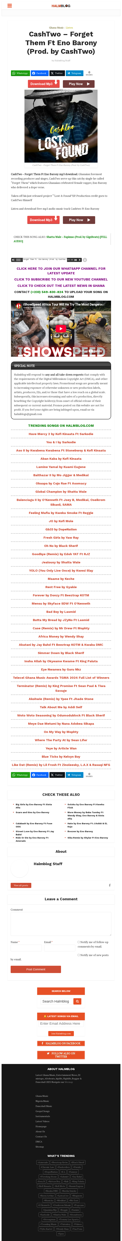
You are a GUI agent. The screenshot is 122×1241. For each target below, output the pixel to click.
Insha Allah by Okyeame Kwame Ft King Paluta (61, 661)
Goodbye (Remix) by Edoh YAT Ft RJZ (61, 554)
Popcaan (79, 1205)
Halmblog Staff (62, 60)
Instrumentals (43, 1116)
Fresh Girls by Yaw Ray (61, 537)
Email (48, 942)
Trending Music (49, 1224)
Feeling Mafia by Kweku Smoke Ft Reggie (61, 513)
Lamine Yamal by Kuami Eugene (61, 467)
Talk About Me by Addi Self (61, 707)
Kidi (66, 1181)
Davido (77, 1167)
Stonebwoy (76, 1214)
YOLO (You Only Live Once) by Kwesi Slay (61, 570)
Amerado (43, 1162)
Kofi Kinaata (45, 1186)
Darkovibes (64, 1167)
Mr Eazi (74, 1200)
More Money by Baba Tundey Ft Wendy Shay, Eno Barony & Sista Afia (86, 815)
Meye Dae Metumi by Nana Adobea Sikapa (61, 723)
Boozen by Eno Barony (80, 831)
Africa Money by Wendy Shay (61, 636)
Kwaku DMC (52, 1190)
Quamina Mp (50, 1209)
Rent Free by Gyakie (61, 587)
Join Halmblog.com (61, 1033)
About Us (40, 1131)
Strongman (49, 1219)
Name (15, 942)
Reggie (64, 1209)
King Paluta (78, 1181)
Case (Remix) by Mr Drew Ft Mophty (61, 628)
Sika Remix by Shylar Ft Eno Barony (88, 837)
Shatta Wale (60, 1214)
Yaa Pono (77, 1228)
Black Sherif (78, 1162)
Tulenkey (65, 1224)
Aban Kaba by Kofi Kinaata (61, 459)
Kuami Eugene (76, 1186)
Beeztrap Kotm (60, 1162)
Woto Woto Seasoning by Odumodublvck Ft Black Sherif (61, 715)
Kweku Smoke (69, 1190)
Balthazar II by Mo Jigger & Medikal (61, 475)
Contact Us (41, 1136)
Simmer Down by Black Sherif (61, 653)
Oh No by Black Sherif (61, 546)
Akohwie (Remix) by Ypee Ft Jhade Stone (61, 699)
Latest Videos (42, 1121)
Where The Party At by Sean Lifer (61, 740)
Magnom (77, 1195)
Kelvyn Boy (54, 1181)
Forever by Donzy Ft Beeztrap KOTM (61, 595)
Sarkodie (45, 1214)
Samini (75, 1209)
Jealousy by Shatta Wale (61, 562)
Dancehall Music (44, 1106)
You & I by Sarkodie (61, 442)
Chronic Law (48, 1167)
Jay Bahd (77, 1176)
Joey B (42, 1181)
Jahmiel (65, 1176)
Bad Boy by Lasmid (61, 612)
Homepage (41, 1126)
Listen (69, 27)
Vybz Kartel (46, 1228)
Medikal (62, 1200)
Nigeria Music (42, 1100)
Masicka (49, 1200)
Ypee (61, 1233)
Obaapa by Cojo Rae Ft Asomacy (61, 483)
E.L (63, 1171)
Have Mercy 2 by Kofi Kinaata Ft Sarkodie (61, 434)
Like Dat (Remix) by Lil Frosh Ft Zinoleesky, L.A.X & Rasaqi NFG (61, 765)
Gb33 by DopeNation (61, 529)
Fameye (73, 1171)
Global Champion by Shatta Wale (61, 491)
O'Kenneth (44, 1205)
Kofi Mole (60, 1186)
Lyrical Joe (63, 1195)
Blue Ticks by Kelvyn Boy (61, 756)
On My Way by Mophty (61, 732)
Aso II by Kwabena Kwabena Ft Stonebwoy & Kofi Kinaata (61, 450)
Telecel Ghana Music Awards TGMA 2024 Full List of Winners (61, 678)
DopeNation (51, 1171)
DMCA (39, 1141)
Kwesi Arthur (47, 1195)
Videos (78, 1224)
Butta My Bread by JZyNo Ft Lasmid (61, 620)
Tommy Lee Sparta (69, 1219)
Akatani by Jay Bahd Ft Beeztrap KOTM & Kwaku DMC (61, 645)
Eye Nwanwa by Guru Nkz (61, 669)
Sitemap (69, 1081)
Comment (17, 909)
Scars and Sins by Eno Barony (32, 812)
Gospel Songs (43, 1111)
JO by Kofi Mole (61, 521)
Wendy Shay (63, 1228)
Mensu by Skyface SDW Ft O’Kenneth (61, 603)
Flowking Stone (49, 1176)
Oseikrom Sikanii (62, 1205)
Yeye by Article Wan (61, 748)
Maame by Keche (61, 579)
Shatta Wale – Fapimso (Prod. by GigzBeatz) (73, 237)
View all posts (21, 885)
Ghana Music (56, 27)
